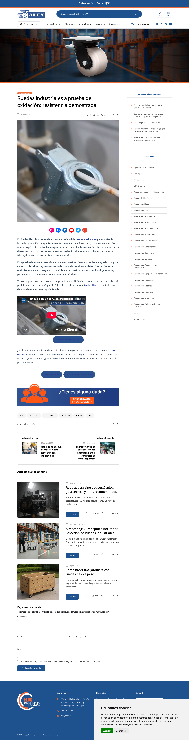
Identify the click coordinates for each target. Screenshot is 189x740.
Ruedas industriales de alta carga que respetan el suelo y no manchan (149, 130)
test (90, 416)
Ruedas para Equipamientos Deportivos (150, 273)
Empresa (113, 24)
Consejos (138, 173)
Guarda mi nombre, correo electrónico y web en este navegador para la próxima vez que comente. (61, 661)
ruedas (79, 416)
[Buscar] (138, 14)
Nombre (21, 637)
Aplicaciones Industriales (144, 167)
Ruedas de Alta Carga (143, 198)
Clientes (69, 24)
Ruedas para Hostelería (143, 292)
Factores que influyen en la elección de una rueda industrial (150, 106)
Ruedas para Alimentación (145, 222)
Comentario (22, 616)
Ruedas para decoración (144, 253)
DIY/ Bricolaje (139, 186)
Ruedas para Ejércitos (143, 259)
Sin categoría (24, 93)
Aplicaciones (52, 24)
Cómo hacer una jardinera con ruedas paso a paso (88, 572)
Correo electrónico (77, 637)
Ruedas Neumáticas (142, 210)
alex (22, 416)
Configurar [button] (121, 731)
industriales (50, 416)
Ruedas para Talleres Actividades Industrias (147, 305)
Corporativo (139, 180)
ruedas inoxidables (86, 239)
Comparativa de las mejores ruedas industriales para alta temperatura (148, 115)
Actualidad (84, 24)
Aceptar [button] (107, 731)
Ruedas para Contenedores (145, 246)
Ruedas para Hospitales (143, 286)
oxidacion (66, 416)
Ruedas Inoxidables (142, 204)
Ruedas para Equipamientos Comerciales (145, 266)
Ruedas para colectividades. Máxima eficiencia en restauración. (149, 139)
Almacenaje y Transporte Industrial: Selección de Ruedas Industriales (92, 531)
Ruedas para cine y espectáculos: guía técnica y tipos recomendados (91, 489)
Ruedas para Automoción (144, 234)
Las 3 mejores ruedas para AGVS (147, 122)
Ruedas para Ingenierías (144, 298)
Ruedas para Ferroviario (144, 280)
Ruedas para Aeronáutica (144, 216)
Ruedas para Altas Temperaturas (147, 228)
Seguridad (138, 313)
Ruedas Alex (89, 285)
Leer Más (72, 514)
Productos (29, 24)
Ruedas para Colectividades (145, 240)
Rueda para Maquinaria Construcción (149, 192)
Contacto (100, 24)
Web (19, 649)
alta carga (34, 416)
